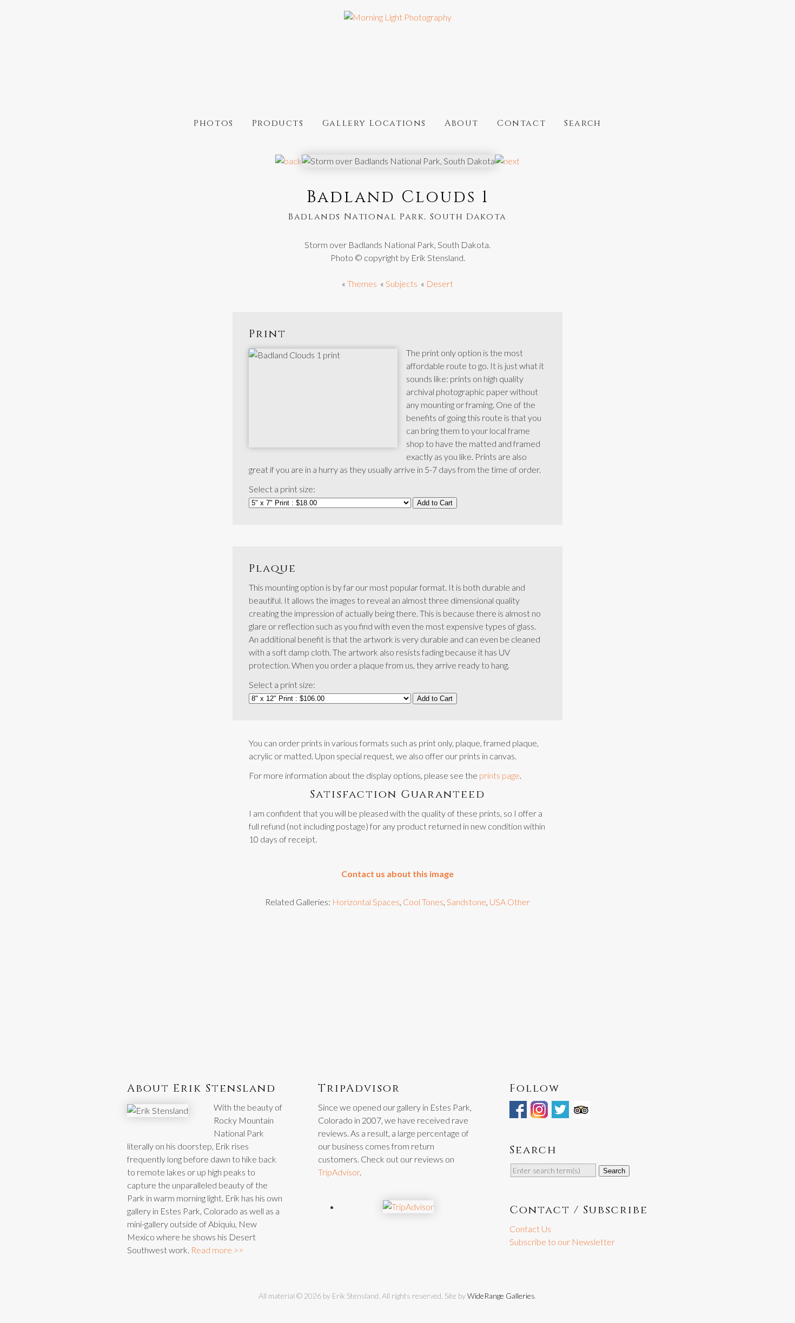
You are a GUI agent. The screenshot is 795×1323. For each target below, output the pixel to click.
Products (278, 122)
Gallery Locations (374, 122)
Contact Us (530, 1229)
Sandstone (466, 902)
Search (582, 122)
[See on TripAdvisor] (582, 1111)
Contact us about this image (397, 873)
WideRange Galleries (501, 1295)
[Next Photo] (507, 161)
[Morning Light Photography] (398, 17)
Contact (521, 122)
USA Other (509, 902)
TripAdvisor (339, 1172)
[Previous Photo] (288, 161)
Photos (214, 122)
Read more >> (217, 1250)
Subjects (402, 283)
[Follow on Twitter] (561, 1111)
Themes (362, 283)
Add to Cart (435, 503)
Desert (439, 283)
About (462, 122)
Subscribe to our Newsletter (562, 1242)
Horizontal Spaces (366, 902)
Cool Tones (423, 902)
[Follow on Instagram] (540, 1111)
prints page (499, 775)
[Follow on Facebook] (519, 1111)
